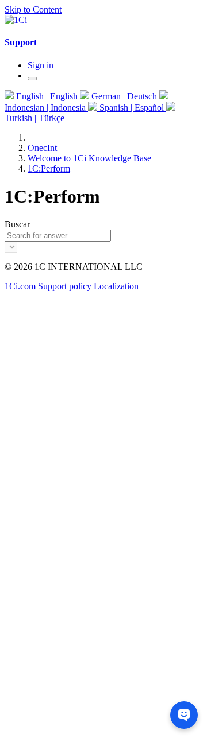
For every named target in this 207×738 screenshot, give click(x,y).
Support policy (64, 286)
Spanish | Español (131, 107)
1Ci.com (20, 286)
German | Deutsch (124, 96)
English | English (47, 96)
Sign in (40, 65)
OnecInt (42, 148)
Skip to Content (33, 9)
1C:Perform (49, 168)
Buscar (17, 224)
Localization (116, 286)
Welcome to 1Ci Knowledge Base (89, 158)
